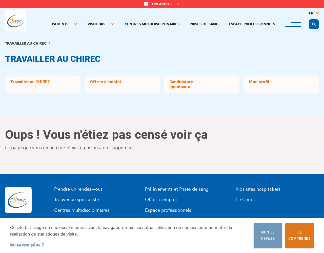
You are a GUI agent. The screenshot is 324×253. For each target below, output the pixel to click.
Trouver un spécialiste (76, 199)
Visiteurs (96, 24)
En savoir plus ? (27, 244)
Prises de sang (204, 24)
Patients (60, 24)
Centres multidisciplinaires (152, 24)
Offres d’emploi (161, 199)
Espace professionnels (252, 24)
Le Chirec (246, 199)
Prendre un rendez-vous (78, 189)
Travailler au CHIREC (26, 43)
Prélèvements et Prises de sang (177, 189)
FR (311, 13)
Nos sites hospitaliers (258, 189)
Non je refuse (268, 235)
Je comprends (299, 235)
